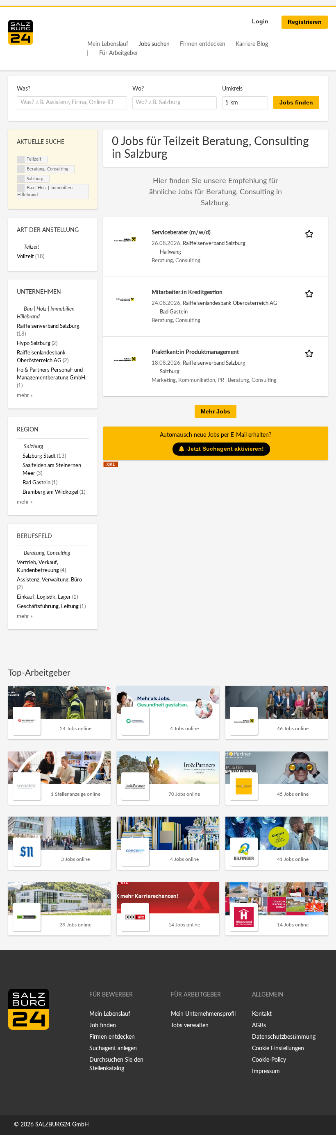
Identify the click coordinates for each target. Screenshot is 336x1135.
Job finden (102, 1025)
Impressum (266, 1071)
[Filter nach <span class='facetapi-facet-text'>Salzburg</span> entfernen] (21, 179)
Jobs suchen (154, 44)
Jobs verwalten (190, 1025)
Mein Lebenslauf (107, 44)
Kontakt (262, 1014)
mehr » (25, 395)
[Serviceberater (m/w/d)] (125, 239)
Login (260, 21)
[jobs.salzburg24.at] (20, 32)
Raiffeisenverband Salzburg (214, 243)
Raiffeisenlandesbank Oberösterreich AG (230, 303)
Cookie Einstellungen (278, 1048)
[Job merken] (310, 233)
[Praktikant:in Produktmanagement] (125, 359)
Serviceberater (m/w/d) (181, 233)
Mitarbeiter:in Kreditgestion (187, 292)
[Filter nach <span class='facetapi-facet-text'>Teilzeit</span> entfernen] (21, 159)
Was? (23, 89)
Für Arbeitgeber (118, 53)
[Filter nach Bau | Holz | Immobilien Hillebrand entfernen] (20, 308)
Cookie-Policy (269, 1060)
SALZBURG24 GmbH (62, 1125)
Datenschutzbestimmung (284, 1037)
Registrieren (305, 21)
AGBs (259, 1025)
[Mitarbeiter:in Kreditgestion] (125, 299)
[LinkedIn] (29, 1047)
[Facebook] (17, 1047)
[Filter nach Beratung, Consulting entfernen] (20, 553)
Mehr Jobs (215, 411)
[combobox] (72, 102)
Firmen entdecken (202, 44)
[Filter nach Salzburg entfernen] (20, 446)
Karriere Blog (252, 44)
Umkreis (232, 89)
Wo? (138, 89)
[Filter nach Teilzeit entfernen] (20, 247)
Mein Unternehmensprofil (203, 1014)
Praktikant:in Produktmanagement (195, 352)
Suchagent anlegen (113, 1048)
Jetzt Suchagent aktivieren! (225, 448)
